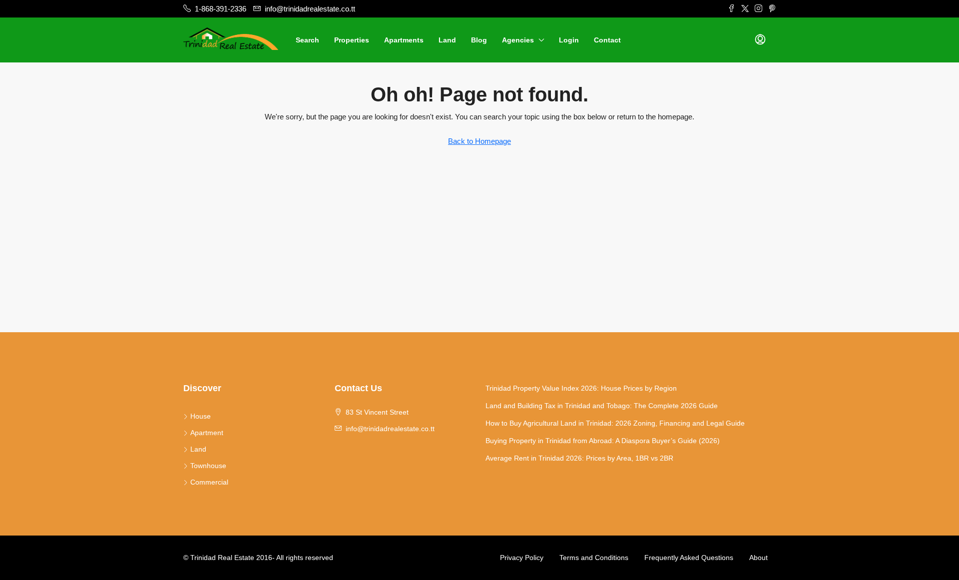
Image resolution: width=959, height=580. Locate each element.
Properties (351, 40)
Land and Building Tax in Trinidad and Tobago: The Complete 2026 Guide (601, 406)
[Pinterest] (772, 8)
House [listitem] (200, 416)
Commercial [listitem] (209, 482)
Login (569, 40)
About (758, 558)
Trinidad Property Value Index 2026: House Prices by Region (581, 388)
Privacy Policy (521, 558)
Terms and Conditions (593, 558)
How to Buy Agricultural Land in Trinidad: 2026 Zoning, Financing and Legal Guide (615, 423)
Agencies (518, 40)
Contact (607, 40)
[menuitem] (760, 39)
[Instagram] (758, 8)
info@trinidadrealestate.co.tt (390, 429)
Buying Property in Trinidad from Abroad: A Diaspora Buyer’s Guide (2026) (602, 441)
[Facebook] (731, 8)
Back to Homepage (479, 141)
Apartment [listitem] (206, 433)
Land (447, 40)
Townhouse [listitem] (208, 466)
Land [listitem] (198, 449)
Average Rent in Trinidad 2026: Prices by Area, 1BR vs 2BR (579, 458)
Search (307, 40)
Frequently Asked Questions (688, 558)
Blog (479, 40)
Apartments (404, 40)
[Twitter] (745, 8)
